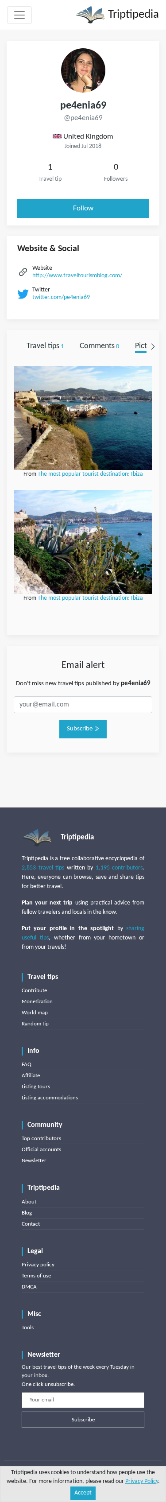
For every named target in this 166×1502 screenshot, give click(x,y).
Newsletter (34, 1161)
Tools (28, 1328)
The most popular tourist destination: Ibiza (90, 474)
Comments (99, 346)
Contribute (34, 991)
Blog (27, 1213)
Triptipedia (132, 15)
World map (35, 1013)
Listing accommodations (50, 1098)
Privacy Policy (141, 1481)
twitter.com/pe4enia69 (61, 297)
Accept (83, 1493)
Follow (83, 208)
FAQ (26, 1064)
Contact (31, 1224)
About (29, 1202)
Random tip (35, 1024)
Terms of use (36, 1276)
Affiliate (31, 1076)
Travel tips (45, 346)
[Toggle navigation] (19, 15)
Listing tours (36, 1087)
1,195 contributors (119, 868)
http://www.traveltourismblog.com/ (77, 276)
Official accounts (41, 1150)
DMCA (29, 1287)
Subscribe (80, 729)
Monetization (37, 1002)
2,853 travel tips (43, 868)
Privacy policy (38, 1265)
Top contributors (41, 1138)
